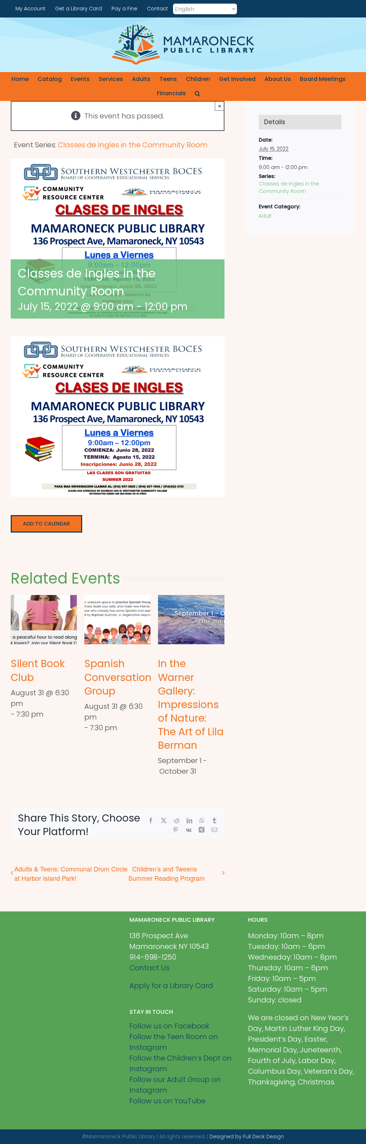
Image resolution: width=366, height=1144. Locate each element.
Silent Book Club (38, 670)
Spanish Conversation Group (118, 677)
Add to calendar (46, 524)
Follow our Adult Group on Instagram (175, 1084)
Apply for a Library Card (171, 986)
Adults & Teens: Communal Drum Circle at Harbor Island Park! (71, 873)
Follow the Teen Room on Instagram (173, 1042)
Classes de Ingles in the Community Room (289, 187)
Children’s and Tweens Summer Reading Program (166, 873)
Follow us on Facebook (169, 1026)
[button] (197, 93)
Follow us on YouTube (167, 1101)
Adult (265, 215)
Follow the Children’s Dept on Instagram (180, 1063)
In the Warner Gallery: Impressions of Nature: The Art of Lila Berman (191, 704)
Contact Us (149, 968)
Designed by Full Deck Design (246, 1136)
